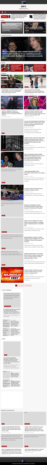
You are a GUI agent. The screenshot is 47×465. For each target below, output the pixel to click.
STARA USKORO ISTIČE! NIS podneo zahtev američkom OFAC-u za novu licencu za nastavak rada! (33, 272)
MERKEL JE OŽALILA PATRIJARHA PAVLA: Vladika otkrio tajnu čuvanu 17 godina (35, 29)
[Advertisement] (13, 400)
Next (30, 285)
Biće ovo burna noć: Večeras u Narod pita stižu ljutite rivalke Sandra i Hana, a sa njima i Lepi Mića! (15, 323)
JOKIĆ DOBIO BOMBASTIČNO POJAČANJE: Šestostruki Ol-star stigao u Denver (34, 173)
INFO (23, 6)
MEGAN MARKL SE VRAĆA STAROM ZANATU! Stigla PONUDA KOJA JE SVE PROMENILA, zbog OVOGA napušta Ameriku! (12, 91)
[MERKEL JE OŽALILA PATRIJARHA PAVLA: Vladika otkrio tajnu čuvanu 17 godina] (6, 375)
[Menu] (5, 12)
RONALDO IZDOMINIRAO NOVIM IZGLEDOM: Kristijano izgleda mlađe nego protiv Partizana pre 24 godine (16, 68)
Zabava (3, 248)
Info (4, 22)
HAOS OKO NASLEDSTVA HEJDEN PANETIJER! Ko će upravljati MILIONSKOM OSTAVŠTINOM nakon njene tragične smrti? (35, 91)
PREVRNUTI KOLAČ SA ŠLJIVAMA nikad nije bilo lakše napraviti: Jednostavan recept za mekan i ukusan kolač (15, 383)
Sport (3, 182)
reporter (10, 31)
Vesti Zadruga (7, 306)
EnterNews (26, 463)
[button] (5, 12)
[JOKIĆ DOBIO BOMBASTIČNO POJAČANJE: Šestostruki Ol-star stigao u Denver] (12, 176)
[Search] (45, 12)
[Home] (2, 12)
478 (27, 285)
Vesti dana (4, 49)
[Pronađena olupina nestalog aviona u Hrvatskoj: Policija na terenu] (12, 192)
